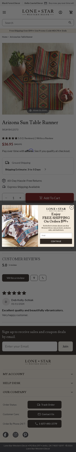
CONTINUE (56, 241)
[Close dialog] (71, 207)
